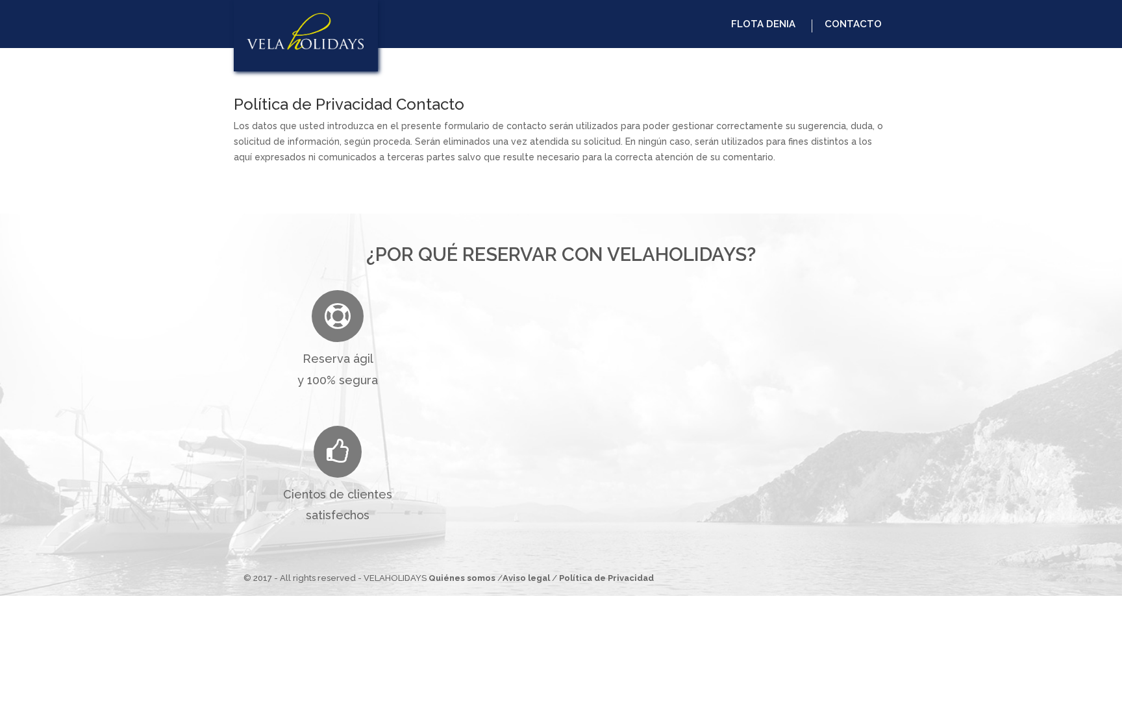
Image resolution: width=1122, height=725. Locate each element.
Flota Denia (763, 24)
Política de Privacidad (606, 578)
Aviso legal (526, 578)
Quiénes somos (462, 578)
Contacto (853, 24)
